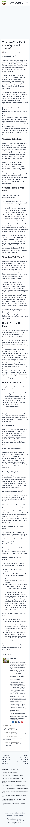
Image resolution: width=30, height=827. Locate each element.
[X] (16, 722)
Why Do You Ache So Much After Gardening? (15, 734)
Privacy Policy (18, 815)
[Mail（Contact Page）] (13, 722)
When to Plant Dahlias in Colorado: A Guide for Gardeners (8, 759)
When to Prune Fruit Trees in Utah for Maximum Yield (12, 739)
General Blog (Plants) (18, 52)
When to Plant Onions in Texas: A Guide (10, 772)
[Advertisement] (15, 21)
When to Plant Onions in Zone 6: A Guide (14, 729)
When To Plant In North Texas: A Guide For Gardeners (13, 785)
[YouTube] (22, 722)
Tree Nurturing (14, 736)
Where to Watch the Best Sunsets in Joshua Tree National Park (15, 788)
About (11, 813)
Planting (13, 728)
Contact (9, 815)
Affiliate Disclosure (20, 813)
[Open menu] (27, 3)
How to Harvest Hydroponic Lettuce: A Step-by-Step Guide (22, 759)
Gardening (13, 732)
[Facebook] (19, 722)
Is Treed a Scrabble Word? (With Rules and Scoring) (12, 778)
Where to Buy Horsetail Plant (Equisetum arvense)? (12, 775)
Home (6, 813)
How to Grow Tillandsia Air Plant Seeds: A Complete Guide (13, 744)
